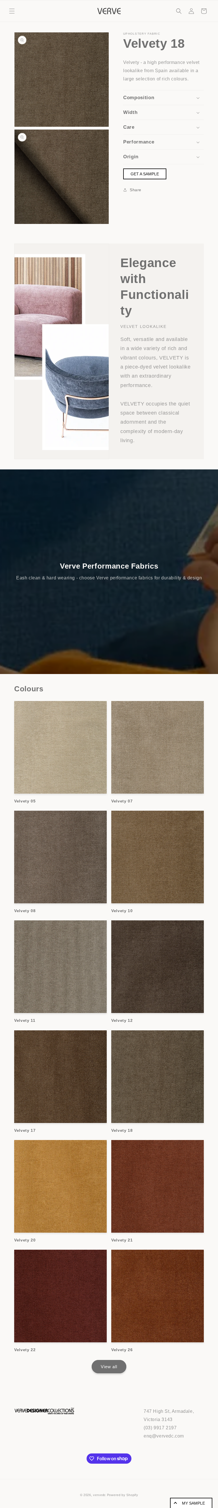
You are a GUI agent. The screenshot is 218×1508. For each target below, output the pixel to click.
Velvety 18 (122, 1130)
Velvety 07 (122, 801)
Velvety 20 (25, 1240)
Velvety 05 (25, 801)
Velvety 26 (122, 1349)
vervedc (99, 1495)
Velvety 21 (122, 1240)
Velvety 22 (25, 1349)
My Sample (193, 1503)
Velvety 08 (25, 910)
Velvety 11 (24, 1020)
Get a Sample (145, 174)
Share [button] (135, 190)
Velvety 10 (122, 910)
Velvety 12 (122, 1020)
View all (109, 1366)
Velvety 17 (25, 1130)
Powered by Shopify (122, 1495)
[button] (12, 11)
